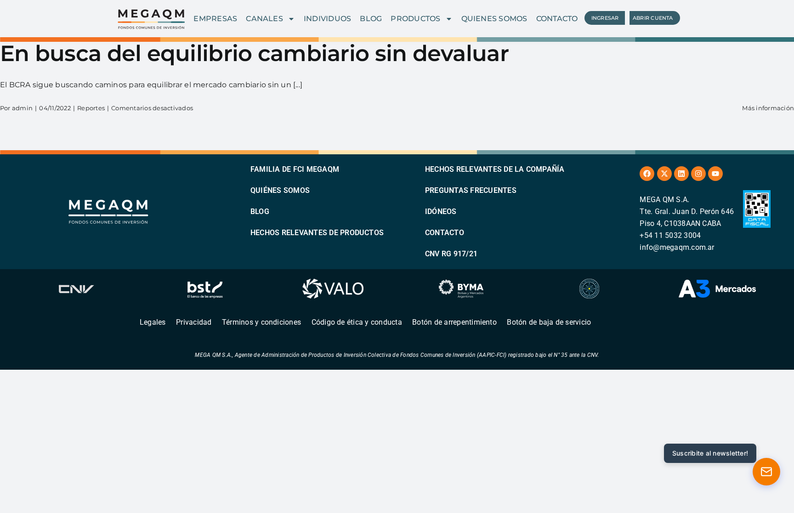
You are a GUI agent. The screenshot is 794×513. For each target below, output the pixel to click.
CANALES (264, 18)
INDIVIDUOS (327, 18)
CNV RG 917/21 (451, 253)
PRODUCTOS (415, 18)
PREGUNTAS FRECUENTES (470, 190)
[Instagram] (698, 173)
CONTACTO (557, 18)
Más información (768, 108)
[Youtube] (715, 173)
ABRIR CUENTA (653, 18)
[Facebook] (647, 173)
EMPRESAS (215, 18)
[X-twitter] (664, 173)
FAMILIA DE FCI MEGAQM (294, 169)
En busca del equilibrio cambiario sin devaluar (254, 53)
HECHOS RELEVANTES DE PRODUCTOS (317, 232)
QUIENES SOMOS (494, 18)
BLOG (371, 18)
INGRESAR (605, 18)
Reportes (91, 108)
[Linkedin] (681, 173)
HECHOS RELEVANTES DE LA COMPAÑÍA (495, 169)
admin (22, 108)
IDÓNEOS (441, 211)
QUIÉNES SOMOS (280, 190)
